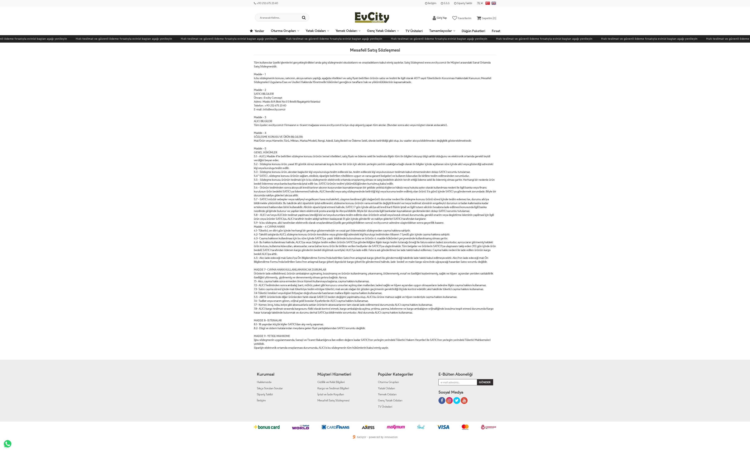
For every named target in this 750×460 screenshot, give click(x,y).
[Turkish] (487, 3)
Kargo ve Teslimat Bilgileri (333, 388)
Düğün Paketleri (473, 31)
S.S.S (446, 3)
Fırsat (496, 31)
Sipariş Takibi (464, 3)
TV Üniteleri (414, 31)
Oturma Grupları (283, 31)
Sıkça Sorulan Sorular (270, 388)
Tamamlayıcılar (440, 31)
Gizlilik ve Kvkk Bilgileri (331, 382)
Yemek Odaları (346, 31)
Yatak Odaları (316, 31)
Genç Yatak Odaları (381, 31)
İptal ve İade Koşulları (330, 394)
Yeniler (259, 31)
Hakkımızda (264, 382)
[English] (493, 3)
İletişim (431, 3)
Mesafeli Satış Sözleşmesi (333, 400)
